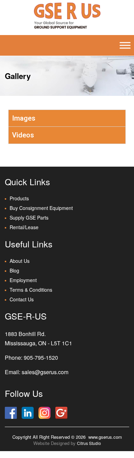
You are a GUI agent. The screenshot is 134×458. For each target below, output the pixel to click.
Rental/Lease (24, 227)
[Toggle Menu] (125, 45)
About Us (20, 260)
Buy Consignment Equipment (41, 207)
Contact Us (22, 299)
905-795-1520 (41, 357)
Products (19, 198)
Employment (23, 280)
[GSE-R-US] (67, 15)
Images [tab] (23, 118)
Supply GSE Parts (29, 217)
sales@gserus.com (45, 372)
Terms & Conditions (31, 289)
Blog (14, 270)
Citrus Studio (89, 443)
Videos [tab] (23, 135)
